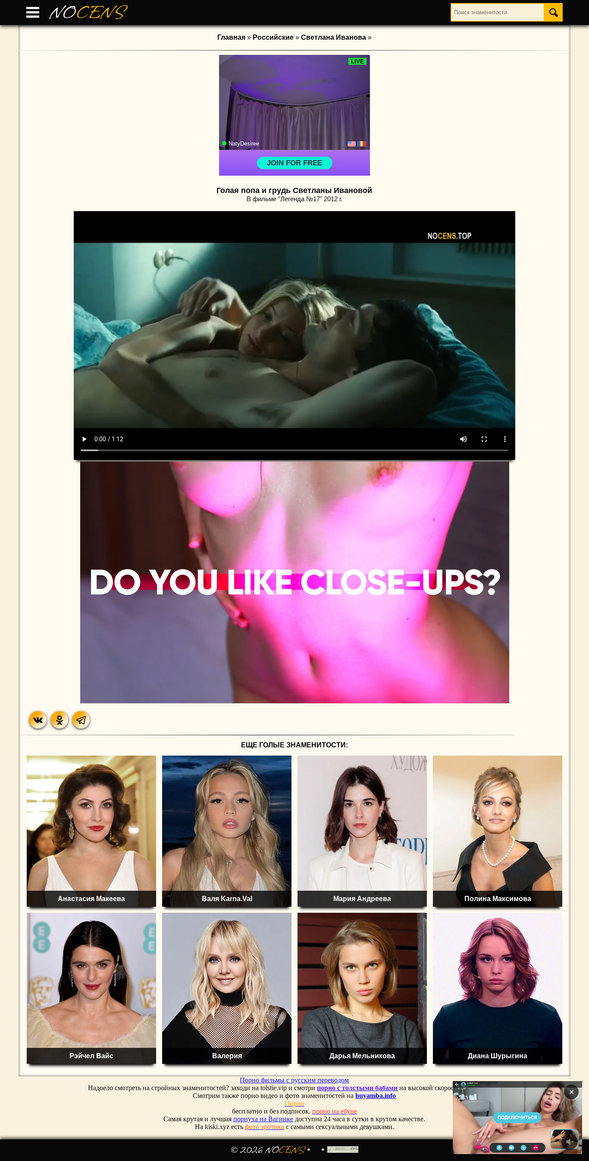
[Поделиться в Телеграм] (81, 719)
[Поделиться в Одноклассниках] (59, 719)
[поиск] (554, 12)
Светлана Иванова (333, 37)
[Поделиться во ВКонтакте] (38, 719)
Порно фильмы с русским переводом (294, 1080)
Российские (273, 37)
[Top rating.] (342, 1150)
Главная (231, 37)
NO (87, 12)
